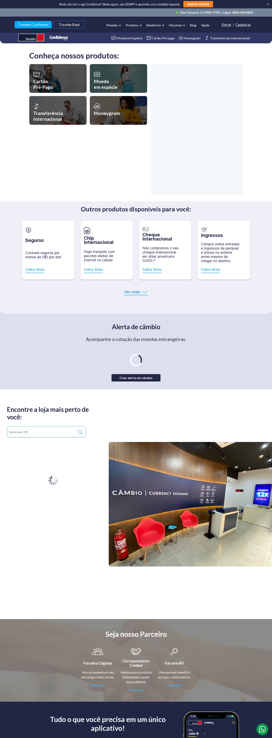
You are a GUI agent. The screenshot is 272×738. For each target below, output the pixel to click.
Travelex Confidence (33, 25)
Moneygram (192, 38)
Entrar (226, 25)
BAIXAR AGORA (198, 4)
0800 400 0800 (242, 12)
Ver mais (132, 292)
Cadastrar (243, 25)
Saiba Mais (35, 269)
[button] (58, 78)
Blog (193, 25)
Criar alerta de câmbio (136, 378)
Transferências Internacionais (230, 38)
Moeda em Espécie (129, 38)
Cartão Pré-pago (163, 38)
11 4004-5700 (210, 12)
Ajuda (205, 25)
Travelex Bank (69, 25)
